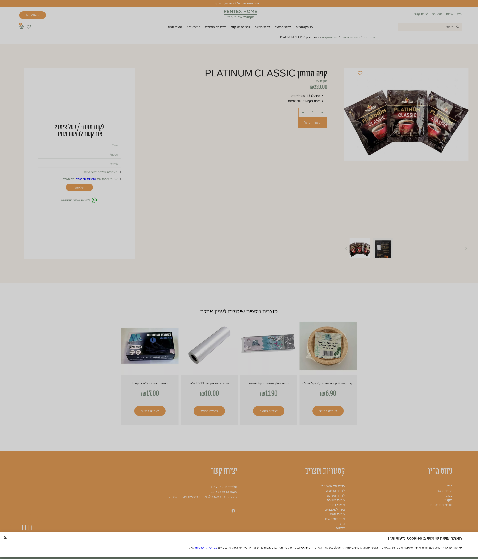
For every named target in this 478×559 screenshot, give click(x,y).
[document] (239, 279)
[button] (5, 537)
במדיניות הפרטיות (206, 547)
